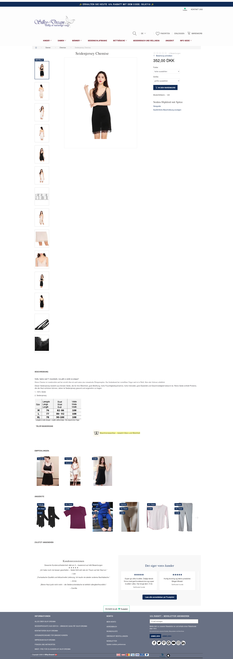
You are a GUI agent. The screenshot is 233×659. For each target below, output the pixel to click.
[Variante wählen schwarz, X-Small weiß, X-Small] (94, 476)
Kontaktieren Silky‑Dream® (46, 631)
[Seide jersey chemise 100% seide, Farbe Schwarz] (100, 102)
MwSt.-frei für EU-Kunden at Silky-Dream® (53, 649)
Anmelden (155, 636)
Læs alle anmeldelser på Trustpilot (159, 597)
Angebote (39, 496)
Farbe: (155, 67)
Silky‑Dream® (50, 654)
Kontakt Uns (197, 9)
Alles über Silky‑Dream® (45, 621)
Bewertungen (175, 53)
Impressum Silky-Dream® (45, 640)
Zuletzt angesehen (44, 542)
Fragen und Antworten (45, 644)
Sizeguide (157, 106)
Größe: (156, 76)
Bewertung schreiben (164, 55)
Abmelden (166, 636)
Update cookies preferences (116, 644)
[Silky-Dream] (53, 21)
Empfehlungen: (42, 450)
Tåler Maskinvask (44, 426)
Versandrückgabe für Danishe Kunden (51, 635)
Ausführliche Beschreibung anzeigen (167, 110)
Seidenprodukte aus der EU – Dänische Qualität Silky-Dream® (61, 626)
